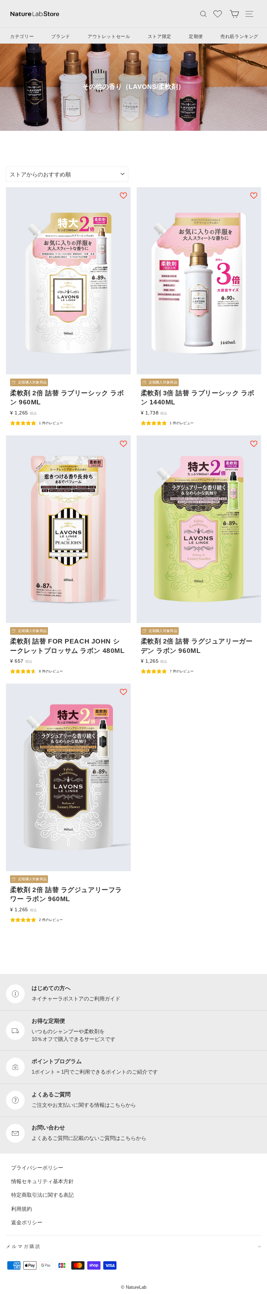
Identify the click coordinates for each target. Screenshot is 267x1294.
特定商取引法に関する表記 (42, 1195)
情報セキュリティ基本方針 (42, 1181)
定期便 (196, 36)
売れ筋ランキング (239, 36)
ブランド (60, 36)
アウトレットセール (109, 36)
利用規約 (21, 1208)
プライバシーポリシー (37, 1167)
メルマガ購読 (23, 1246)
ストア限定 (159, 36)
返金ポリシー (26, 1222)
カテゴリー (22, 36)
